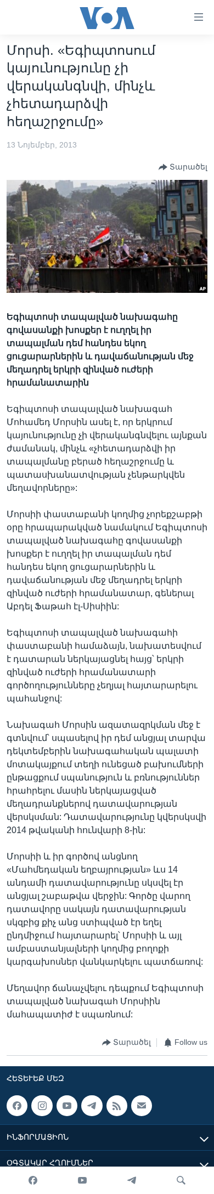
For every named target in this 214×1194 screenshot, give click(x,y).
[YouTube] (82, 1180)
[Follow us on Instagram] (41, 1105)
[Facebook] (32, 1180)
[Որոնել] (181, 1180)
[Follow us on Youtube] (67, 1105)
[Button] (183, 167)
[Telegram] (131, 1180)
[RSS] (116, 1105)
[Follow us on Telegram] (91, 1105)
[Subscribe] (141, 1105)
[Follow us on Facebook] (17, 1105)
